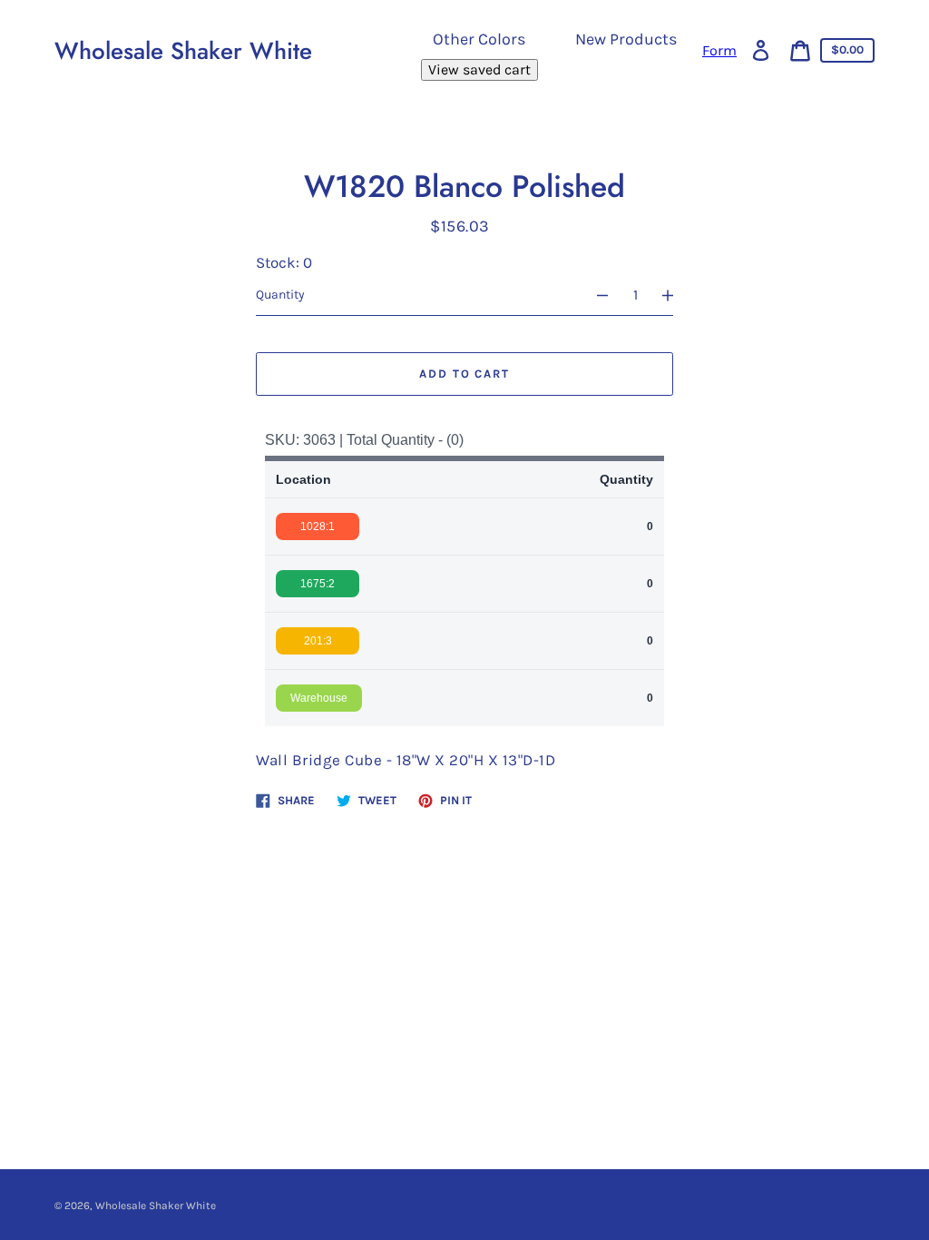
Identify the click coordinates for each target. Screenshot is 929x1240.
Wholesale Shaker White (183, 50)
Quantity (280, 294)
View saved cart (479, 69)
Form (719, 51)
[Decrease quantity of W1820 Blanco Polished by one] (594, 295)
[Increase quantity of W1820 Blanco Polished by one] (676, 295)
